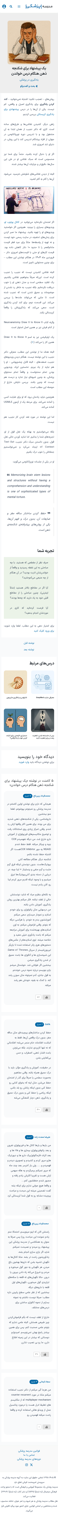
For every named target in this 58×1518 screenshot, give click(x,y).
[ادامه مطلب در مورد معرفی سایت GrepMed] (42, 682)
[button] (10, 7)
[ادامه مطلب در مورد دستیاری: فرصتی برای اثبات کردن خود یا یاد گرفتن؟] (15, 720)
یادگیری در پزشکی (29, 80)
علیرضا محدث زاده (42, 1137)
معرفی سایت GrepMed (45, 697)
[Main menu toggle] (18, 6)
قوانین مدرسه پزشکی (29, 1451)
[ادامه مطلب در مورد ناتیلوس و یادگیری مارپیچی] (15, 682)
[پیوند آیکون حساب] (4, 6)
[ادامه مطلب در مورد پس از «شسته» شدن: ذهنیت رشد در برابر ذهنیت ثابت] (42, 720)
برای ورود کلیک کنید (44, 631)
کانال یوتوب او (12, 222)
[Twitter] (31, 1464)
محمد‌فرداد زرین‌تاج (41, 795)
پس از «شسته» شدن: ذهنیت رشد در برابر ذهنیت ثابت (43, 736)
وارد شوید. (23, 762)
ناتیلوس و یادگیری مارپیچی (16, 697)
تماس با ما (29, 1455)
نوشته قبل (29, 643)
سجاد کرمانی (44, 1381)
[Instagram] (26, 1464)
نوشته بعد (29, 649)
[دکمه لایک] (47, 997)
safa (47, 1024)
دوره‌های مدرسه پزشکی (29, 1459)
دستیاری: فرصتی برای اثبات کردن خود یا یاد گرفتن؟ (16, 736)
